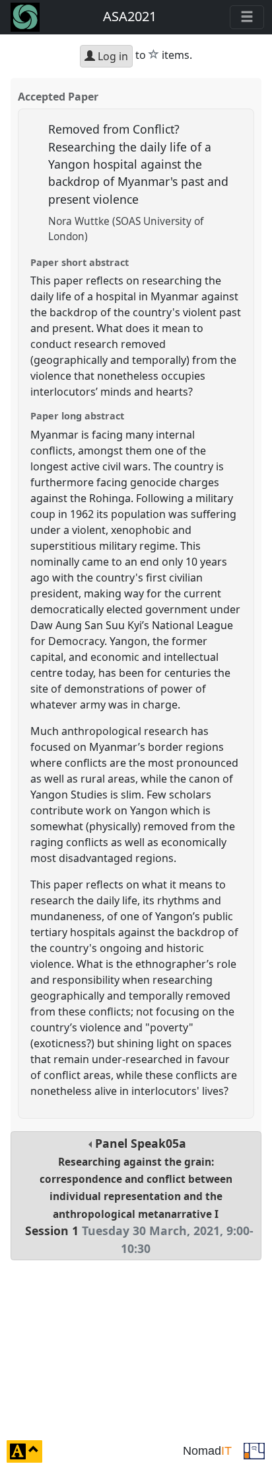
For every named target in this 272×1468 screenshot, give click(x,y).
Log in (111, 56)
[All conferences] (254, 1450)
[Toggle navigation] (247, 17)
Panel (139, 1195)
